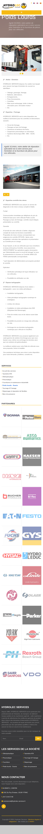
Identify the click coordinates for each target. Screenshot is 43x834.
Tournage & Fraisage (9, 388)
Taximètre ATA (7, 374)
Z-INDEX (31, 821)
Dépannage (28, 762)
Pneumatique (7, 379)
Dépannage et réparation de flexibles (15, 391)
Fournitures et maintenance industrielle (15, 382)
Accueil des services (9, 371)
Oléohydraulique (8, 377)
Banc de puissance (9, 394)
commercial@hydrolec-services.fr (14, 801)
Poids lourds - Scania (10, 385)
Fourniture (6, 762)
